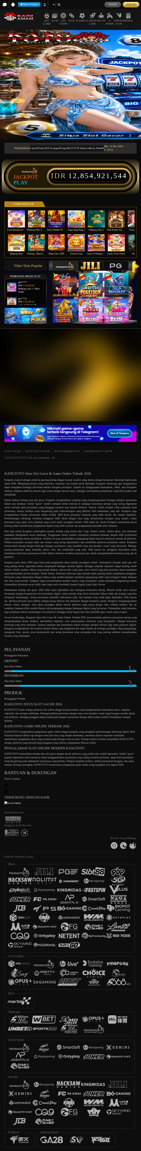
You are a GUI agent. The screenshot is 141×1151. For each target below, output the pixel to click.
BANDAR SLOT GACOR (98, 451)
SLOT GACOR (12, 451)
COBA (67, 281)
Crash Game (92, 22)
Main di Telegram (31, 4)
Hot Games (47, 22)
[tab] (65, 265)
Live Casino (63, 22)
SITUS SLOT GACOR (37, 451)
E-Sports (110, 22)
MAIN (18, 219)
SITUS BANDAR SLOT (67, 451)
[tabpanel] (70, 85)
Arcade (101, 20)
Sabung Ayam (118, 22)
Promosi (128, 20)
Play (20, 182)
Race (72, 20)
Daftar (131, 4)
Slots (55, 20)
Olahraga (82, 20)
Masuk (113, 4)
